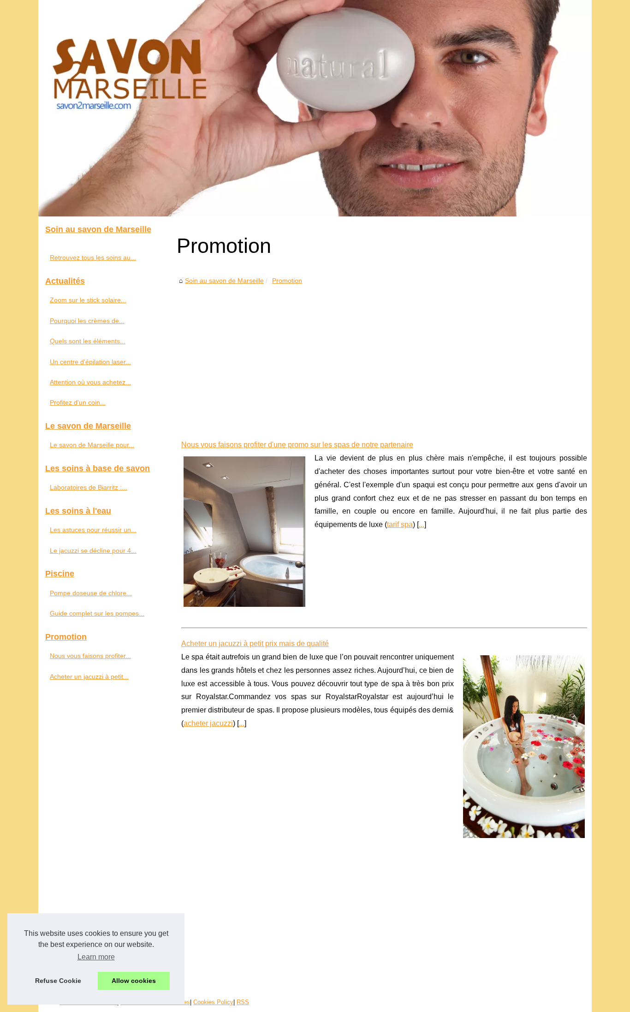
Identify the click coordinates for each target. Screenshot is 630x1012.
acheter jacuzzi (208, 723)
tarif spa (400, 524)
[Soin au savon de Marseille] (315, 108)
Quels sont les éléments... (87, 341)
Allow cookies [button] (134, 980)
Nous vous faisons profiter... (90, 655)
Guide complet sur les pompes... (97, 613)
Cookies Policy (213, 1002)
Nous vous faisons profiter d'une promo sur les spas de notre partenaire (297, 445)
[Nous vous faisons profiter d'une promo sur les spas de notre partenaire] (244, 530)
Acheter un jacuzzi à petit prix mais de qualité (255, 643)
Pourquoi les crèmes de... (87, 320)
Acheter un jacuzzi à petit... (89, 676)
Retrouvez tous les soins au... (93, 257)
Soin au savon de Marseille (224, 280)
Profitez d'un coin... (78, 402)
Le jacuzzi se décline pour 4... (93, 550)
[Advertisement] (384, 355)
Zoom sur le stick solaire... (88, 300)
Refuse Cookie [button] (58, 980)
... (421, 524)
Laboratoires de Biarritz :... (88, 487)
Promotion (287, 280)
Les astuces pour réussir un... (93, 529)
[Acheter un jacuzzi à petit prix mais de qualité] (524, 745)
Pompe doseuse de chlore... (91, 593)
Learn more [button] (96, 957)
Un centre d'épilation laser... (90, 361)
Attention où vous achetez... (90, 382)
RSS (243, 1002)
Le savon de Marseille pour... (92, 445)
